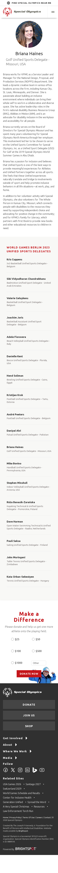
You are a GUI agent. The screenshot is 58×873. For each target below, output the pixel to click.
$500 (39, 650)
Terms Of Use (29, 817)
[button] (53, 12)
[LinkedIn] (27, 771)
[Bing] (34, 771)
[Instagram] (20, 771)
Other (38, 663)
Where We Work (15, 751)
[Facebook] (5, 771)
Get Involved (13, 738)
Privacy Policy (15, 817)
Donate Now (29, 673)
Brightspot (23, 831)
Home (5, 817)
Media (7, 757)
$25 (17, 639)
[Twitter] (12, 771)
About (7, 744)
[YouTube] (42, 771)
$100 (18, 650)
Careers (39, 817)
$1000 (18, 662)
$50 (38, 639)
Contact (47, 817)
